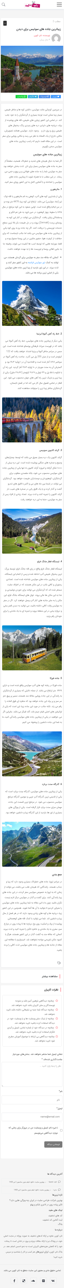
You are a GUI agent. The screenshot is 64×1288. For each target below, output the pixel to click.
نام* (60, 1091)
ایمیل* (59, 1108)
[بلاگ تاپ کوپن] (32, 4)
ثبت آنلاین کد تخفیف (52, 1220)
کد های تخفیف (55, 1215)
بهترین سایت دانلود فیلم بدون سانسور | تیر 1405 (26, 1182)
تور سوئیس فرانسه (36, 262)
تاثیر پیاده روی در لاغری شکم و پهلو (46, 1204)
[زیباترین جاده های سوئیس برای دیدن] (32, 69)
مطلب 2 (56, 21)
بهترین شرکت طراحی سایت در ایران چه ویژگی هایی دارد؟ (36, 1200)
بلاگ (60, 1224)
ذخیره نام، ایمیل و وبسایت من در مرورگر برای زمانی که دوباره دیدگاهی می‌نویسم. (33, 1130)
